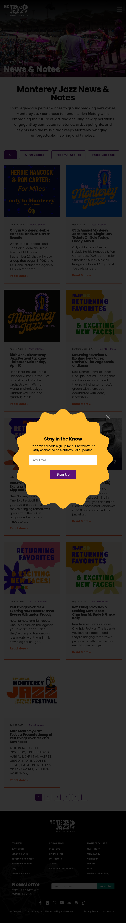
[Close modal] (108, 417)
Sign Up (63, 474)
